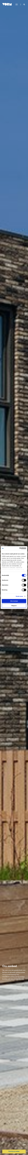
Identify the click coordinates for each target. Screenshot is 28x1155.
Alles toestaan (14, 601)
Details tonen (19, 596)
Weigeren (14, 605)
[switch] (24, 580)
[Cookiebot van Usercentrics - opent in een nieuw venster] (19, 548)
